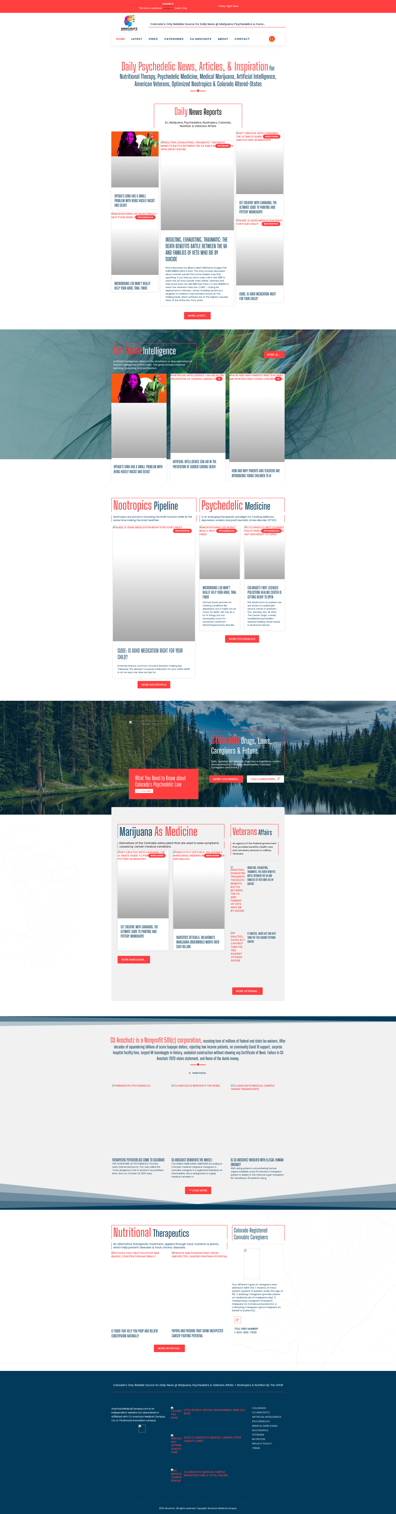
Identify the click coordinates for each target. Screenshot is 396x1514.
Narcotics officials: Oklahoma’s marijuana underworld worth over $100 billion (197, 942)
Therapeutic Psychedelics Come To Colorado (138, 1160)
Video (153, 39)
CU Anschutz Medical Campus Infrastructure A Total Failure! (206, 1473)
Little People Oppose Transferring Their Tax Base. (214, 1411)
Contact (242, 39)
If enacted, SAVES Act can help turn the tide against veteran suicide (261, 937)
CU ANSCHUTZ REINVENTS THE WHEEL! (191, 1160)
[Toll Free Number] (237, 1320)
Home (120, 39)
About (223, 39)
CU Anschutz (200, 39)
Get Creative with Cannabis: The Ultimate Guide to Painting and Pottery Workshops (258, 207)
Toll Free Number (246, 1329)
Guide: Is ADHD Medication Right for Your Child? (257, 296)
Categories (174, 39)
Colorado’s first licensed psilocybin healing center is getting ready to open (265, 592)
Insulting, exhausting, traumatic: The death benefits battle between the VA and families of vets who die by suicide (197, 249)
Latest (136, 39)
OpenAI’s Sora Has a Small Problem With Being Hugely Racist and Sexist (134, 201)
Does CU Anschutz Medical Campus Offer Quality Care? (212, 1439)
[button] (272, 39)
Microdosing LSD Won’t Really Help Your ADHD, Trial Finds (132, 285)
